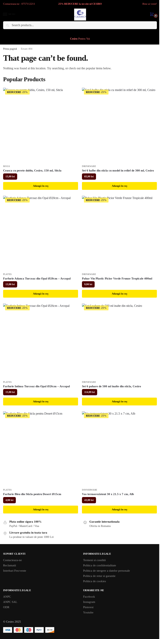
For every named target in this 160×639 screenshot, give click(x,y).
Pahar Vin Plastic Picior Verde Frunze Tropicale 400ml (117, 278)
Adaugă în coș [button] (40, 185)
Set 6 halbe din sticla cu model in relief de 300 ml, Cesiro (118, 170)
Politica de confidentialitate (99, 565)
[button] (152, 15)
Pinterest (88, 607)
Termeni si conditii (94, 560)
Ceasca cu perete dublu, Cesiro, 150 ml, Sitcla (32, 170)
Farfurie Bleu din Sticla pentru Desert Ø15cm (32, 494)
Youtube (88, 612)
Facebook (89, 596)
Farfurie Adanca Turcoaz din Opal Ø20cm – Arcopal (37, 278)
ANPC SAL (10, 601)
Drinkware (89, 166)
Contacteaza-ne (12, 560)
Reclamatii (9, 565)
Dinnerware (89, 490)
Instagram (89, 601)
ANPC (7, 596)
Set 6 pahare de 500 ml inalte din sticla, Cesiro (111, 386)
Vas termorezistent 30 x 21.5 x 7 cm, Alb (108, 494)
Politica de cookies (94, 581)
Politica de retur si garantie (99, 575)
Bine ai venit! (149, 3)
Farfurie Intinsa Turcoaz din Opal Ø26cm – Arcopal (36, 386)
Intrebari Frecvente (14, 570)
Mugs (6, 166)
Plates (7, 274)
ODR (6, 607)
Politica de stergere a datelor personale (106, 570)
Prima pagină (10, 48)
